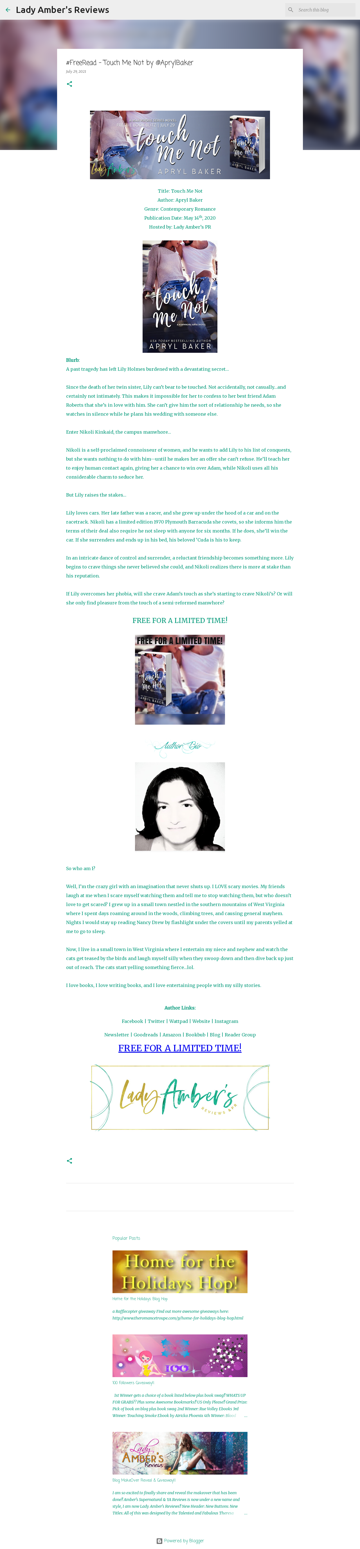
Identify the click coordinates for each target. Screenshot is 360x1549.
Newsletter (116, 1035)
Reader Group (240, 1035)
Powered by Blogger (183, 1541)
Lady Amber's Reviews (62, 9)
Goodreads (146, 1035)
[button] (69, 84)
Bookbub (195, 1035)
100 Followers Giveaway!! (133, 1383)
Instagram (226, 1021)
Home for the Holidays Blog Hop (140, 1299)
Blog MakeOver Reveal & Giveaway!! (144, 1481)
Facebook (132, 1021)
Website (201, 1021)
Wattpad (178, 1021)
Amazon (172, 1035)
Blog (215, 1035)
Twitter (156, 1021)
